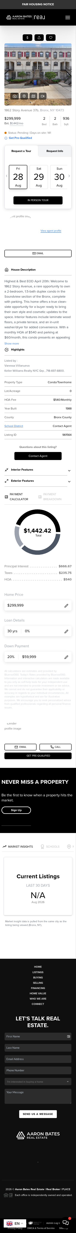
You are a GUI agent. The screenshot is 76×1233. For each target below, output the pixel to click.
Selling (38, 982)
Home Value (38, 993)
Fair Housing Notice (38, 4)
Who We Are (38, 998)
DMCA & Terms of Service (41, 1228)
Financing (38, 988)
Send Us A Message (38, 1114)
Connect (38, 1004)
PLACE (66, 1189)
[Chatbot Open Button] (66, 1223)
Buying (38, 977)
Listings (37, 972)
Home (38, 966)
